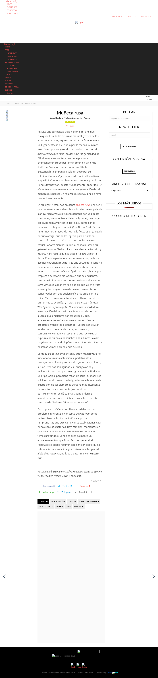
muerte (59, 506)
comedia (72, 501)
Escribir (138, 224)
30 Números (129, 171)
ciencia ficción (58, 501)
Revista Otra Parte (85, 673)
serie (69, 506)
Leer (119, 224)
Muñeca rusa (83, 205)
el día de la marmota (89, 501)
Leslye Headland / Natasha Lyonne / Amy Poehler (70, 118)
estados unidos (46, 506)
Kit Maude (70, 126)
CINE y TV (19, 103)
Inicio (9, 103)
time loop (78, 506)
